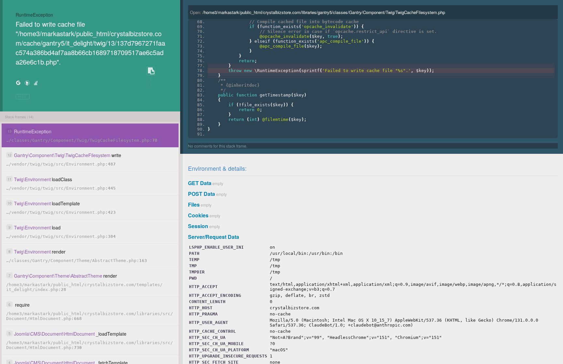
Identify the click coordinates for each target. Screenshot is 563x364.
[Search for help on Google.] (18, 82)
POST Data (201, 193)
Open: (317, 12)
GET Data (199, 183)
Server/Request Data (213, 236)
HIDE (23, 96)
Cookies (198, 215)
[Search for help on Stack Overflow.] (35, 82)
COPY (150, 71)
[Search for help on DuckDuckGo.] (27, 82)
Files (194, 204)
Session (198, 226)
